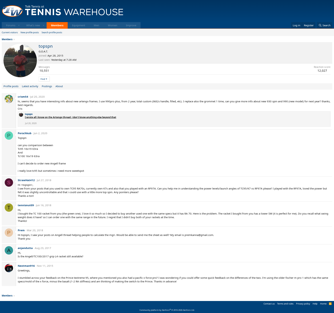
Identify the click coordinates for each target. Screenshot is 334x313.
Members (57, 25)
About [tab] (59, 86)
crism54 (23, 96)
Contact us (269, 303)
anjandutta (25, 248)
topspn (29, 114)
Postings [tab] (47, 86)
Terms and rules (285, 303)
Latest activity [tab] (30, 86)
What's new (33, 25)
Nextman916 (26, 265)
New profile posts (30, 32)
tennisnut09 (26, 205)
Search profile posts (52, 32)
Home (323, 303)
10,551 (44, 71)
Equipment (78, 25)
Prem (21, 230)
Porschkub (24, 133)
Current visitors (10, 32)
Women (112, 25)
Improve (131, 25)
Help (315, 303)
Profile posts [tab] (10, 86)
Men (96, 25)
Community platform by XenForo (167, 310)
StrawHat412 (26, 180)
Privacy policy (303, 303)
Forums (10, 25)
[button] (19, 25)
